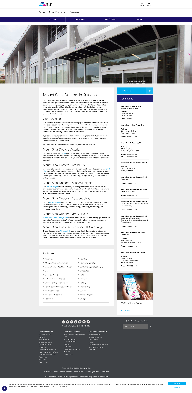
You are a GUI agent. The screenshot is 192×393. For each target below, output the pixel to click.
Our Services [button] (80, 19)
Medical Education (70, 339)
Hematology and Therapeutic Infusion (58, 287)
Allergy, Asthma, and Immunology (57, 263)
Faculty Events (68, 354)
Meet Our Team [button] (110, 19)
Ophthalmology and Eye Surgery (91, 267)
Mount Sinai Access (45, 345)
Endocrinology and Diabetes (55, 279)
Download (126, 311)
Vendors (96, 377)
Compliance (105, 372)
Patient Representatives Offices (48, 352)
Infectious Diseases (52, 291)
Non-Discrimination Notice (53, 377)
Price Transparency (86, 377)
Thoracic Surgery (86, 295)
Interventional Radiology (53, 295)
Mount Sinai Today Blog (69, 326)
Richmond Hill (65, 231)
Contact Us (48, 372)
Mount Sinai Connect (95, 337)
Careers (55, 372)
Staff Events (92, 350)
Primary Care (49, 259)
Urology (83, 299)
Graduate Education (70, 342)
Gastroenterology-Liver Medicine (57, 283)
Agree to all (176, 383)
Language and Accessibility (47, 355)
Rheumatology (85, 287)
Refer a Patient (93, 340)
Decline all (177, 387)
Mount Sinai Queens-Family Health (55, 218)
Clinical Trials (43, 357)
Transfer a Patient (94, 335)
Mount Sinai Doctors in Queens (59, 12)
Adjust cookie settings (16, 390)
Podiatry (83, 283)
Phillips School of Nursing (72, 349)
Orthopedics (84, 271)
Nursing (91, 342)
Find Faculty (67, 347)
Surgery (83, 291)
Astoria (63, 153)
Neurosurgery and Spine (88, 263)
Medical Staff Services (96, 347)
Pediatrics (83, 275)
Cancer (47, 271)
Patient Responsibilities (70, 377)
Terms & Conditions (66, 372)
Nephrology (49, 299)
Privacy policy (28, 390)
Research (67, 344)
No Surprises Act (44, 340)
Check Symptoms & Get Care (48, 350)
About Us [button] (52, 19)
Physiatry (83, 279)
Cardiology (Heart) (51, 275)
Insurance (67, 352)
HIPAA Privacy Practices (91, 372)
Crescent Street (55, 202)
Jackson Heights (52, 187)
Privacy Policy (78, 372)
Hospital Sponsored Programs (98, 345)
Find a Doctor (43, 347)
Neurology (83, 259)
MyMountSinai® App (45, 335)
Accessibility (104, 377)
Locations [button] (139, 19)
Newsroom (42, 360)
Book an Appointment (125, 91)
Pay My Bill (42, 337)
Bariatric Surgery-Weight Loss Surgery (58, 267)
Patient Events (43, 362)
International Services (45, 342)
